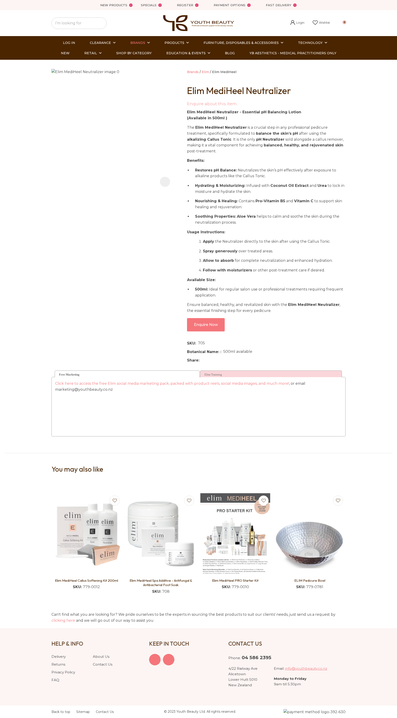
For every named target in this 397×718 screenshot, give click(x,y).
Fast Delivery (278, 5)
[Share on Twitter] (208, 360)
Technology (310, 43)
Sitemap (83, 712)
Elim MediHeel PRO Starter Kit (235, 580)
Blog (230, 53)
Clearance (100, 43)
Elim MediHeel (224, 72)
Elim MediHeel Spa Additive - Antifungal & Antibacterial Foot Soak (161, 582)
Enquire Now (206, 324)
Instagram (168, 659)
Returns (58, 664)
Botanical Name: (203, 352)
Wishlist (324, 22)
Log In (69, 43)
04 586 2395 (256, 657)
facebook (155, 659)
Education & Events (186, 53)
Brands (137, 43)
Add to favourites (115, 501)
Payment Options (229, 5)
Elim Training (213, 374)
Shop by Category (134, 53)
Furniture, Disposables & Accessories (241, 43)
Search (101, 23)
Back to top (60, 712)
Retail (90, 53)
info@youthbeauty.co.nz (306, 668)
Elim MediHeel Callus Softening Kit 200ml (86, 580)
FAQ (55, 680)
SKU (191, 343)
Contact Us (102, 664)
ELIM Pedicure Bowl (309, 580)
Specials (148, 5)
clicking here (63, 620)
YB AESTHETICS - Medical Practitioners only (293, 53)
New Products (113, 5)
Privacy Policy (63, 672)
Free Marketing (69, 374)
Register (185, 5)
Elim (205, 72)
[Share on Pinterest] (222, 360)
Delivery (58, 656)
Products (174, 43)
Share (192, 360)
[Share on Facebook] (202, 360)
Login (297, 23)
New (65, 53)
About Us (101, 656)
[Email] (215, 360)
